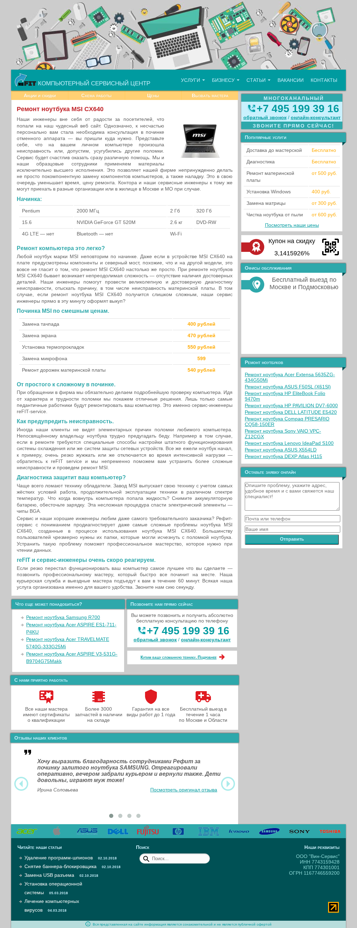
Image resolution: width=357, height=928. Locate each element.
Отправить (292, 539)
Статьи (256, 80)
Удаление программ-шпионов (58, 857)
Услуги (191, 80)
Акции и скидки (40, 95)
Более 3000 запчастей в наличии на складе (98, 714)
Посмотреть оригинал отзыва (183, 789)
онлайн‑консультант (206, 639)
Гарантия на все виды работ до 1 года (151, 711)
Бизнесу (224, 80)
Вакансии (291, 80)
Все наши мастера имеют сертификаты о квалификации (46, 714)
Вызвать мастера (210, 95)
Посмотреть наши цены (292, 225)
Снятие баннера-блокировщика (60, 866)
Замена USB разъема (49, 875)
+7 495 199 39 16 (188, 630)
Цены (153, 95)
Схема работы (96, 95)
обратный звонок (155, 639)
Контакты (324, 80)
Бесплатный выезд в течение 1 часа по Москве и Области (203, 714)
